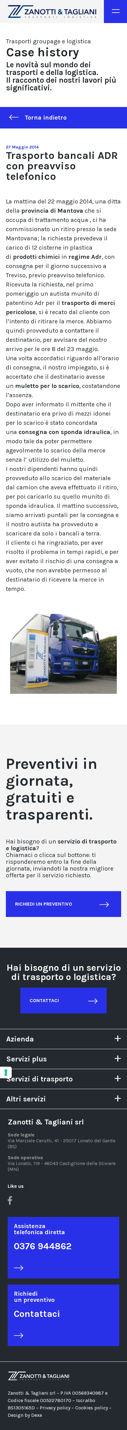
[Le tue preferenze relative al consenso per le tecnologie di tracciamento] (6, 1072)
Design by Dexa (25, 1415)
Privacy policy (55, 1408)
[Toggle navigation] (115, 11)
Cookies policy (92, 1408)
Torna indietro (46, 117)
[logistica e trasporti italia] (52, 11)
